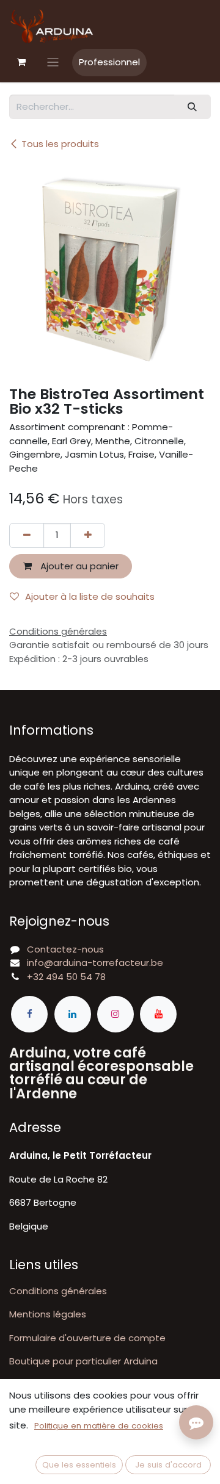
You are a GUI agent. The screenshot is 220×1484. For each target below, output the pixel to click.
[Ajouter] (87, 535)
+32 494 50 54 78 (66, 976)
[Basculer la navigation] (53, 62)
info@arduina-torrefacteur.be (95, 962)
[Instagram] (115, 1014)
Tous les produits (60, 143)
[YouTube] (158, 1014)
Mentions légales (47, 1314)
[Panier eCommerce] (21, 62)
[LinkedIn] (72, 1014)
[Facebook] (29, 1014)
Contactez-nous (65, 949)
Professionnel (109, 62)
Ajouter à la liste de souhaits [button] (90, 596)
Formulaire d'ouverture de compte (87, 1337)
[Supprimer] (26, 535)
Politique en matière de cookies (98, 1426)
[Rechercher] (192, 107)
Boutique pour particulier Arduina (83, 1361)
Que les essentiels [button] (79, 1465)
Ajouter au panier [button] (78, 566)
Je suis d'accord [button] (168, 1465)
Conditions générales (58, 1290)
